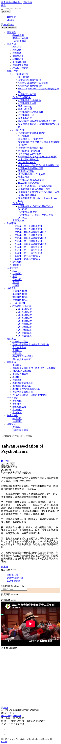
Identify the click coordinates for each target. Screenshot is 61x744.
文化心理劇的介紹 (27, 162)
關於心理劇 (12, 71)
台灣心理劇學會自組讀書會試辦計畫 (30, 344)
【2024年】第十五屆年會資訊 (27, 235)
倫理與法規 (12, 415)
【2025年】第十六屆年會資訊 (27, 229)
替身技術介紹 (25, 109)
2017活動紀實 (25, 324)
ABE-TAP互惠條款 (21, 371)
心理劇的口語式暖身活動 (30, 112)
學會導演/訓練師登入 (11, 2)
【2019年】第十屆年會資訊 (26, 256)
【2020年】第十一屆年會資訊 (27, 253)
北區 (14, 270)
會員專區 (11, 338)
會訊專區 (17, 409)
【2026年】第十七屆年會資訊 (27, 226)
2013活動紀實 (25, 335)
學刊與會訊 (12, 398)
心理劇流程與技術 (21, 97)
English (10, 20)
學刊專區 (17, 401)
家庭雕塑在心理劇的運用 (30, 139)
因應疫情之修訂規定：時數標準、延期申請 (34, 368)
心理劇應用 (18, 130)
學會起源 (17, 47)
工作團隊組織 (19, 62)
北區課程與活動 (20, 291)
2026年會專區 (19, 41)
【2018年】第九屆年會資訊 (26, 259)
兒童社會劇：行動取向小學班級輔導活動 (38, 165)
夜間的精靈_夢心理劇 (29, 151)
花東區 (15, 285)
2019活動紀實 (25, 318)
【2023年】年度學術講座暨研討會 (29, 238)
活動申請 (17, 353)
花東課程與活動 (20, 300)
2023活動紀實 (25, 309)
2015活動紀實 (25, 330)
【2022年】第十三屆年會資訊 (27, 247)
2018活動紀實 (25, 321)
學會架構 (17, 53)
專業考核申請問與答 (22, 383)
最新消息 (11, 32)
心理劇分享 (18, 203)
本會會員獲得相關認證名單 (26, 389)
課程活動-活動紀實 (21, 306)
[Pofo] (7, 24)
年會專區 (11, 223)
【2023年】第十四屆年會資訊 (27, 241)
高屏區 (15, 282)
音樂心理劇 (24, 177)
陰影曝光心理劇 (26, 171)
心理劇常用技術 (26, 115)
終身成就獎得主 (20, 341)
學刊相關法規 (19, 406)
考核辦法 (17, 365)
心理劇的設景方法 (27, 103)
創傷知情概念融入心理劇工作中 (34, 189)
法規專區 (17, 421)
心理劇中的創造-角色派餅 (31, 180)
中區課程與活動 (20, 294)
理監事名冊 (18, 56)
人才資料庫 (12, 267)
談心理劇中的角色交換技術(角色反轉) (37, 121)
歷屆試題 (17, 380)
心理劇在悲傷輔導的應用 (30, 168)
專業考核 (11, 362)
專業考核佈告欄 (20, 38)
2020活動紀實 (25, 315)
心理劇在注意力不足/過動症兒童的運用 (37, 156)
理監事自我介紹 (20, 68)
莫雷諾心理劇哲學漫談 (29, 80)
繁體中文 (6, 12)
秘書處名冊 (18, 59)
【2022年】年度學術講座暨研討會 (29, 244)
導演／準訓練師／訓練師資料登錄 (29, 395)
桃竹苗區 (17, 273)
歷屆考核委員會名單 (22, 392)
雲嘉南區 (17, 279)
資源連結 (11, 424)
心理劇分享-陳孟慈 (27, 212)
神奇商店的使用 (26, 118)
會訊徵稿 (17, 412)
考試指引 (17, 377)
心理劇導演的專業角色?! (30, 85)
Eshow (4, 741)
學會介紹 (11, 44)
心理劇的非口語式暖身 (29, 100)
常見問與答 (18, 220)
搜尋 (3, 5)
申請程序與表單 (20, 374)
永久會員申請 (19, 347)
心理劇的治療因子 (27, 94)
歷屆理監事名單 (20, 65)
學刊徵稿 (17, 403)
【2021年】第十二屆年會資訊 (27, 250)
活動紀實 (17, 265)
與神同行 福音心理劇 (28, 183)
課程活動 (11, 288)
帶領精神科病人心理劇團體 (31, 174)
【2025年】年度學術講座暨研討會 (29, 232)
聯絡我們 (27, 2)
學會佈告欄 (18, 35)
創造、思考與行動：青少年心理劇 (35, 186)
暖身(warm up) (25, 106)
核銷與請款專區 (20, 430)
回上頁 (4, 566)
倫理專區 (17, 418)
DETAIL (5, 461)
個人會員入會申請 (21, 359)
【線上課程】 (19, 303)
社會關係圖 (24, 136)
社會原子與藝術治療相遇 (30, 148)
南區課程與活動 (20, 297)
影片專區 (17, 262)
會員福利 (17, 350)
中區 (14, 276)
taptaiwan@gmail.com (11, 715)
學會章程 (17, 50)
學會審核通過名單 (21, 386)
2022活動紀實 (25, 312)
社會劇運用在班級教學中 (30, 153)
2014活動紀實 (25, 333)
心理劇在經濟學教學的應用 (31, 133)
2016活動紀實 (25, 327)
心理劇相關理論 (20, 74)
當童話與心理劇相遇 (28, 159)
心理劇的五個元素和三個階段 (33, 83)
